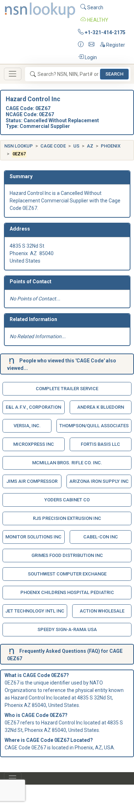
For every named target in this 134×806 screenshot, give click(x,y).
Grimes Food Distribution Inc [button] (67, 555)
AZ (90, 146)
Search (94, 7)
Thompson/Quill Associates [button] (94, 425)
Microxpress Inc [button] (33, 444)
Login (90, 57)
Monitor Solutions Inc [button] (33, 536)
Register (115, 45)
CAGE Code (53, 146)
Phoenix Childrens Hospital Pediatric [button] (67, 592)
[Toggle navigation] (12, 74)
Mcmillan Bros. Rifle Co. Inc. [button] (67, 462)
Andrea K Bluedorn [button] (100, 407)
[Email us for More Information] (91, 45)
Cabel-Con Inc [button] (100, 536)
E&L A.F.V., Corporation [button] (33, 407)
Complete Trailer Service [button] (67, 388)
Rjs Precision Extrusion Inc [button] (67, 518)
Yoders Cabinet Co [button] (67, 499)
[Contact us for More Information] (80, 45)
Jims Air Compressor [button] (32, 481)
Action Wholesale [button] (102, 611)
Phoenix (110, 146)
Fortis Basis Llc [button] (100, 444)
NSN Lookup (18, 146)
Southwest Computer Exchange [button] (67, 574)
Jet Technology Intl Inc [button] (34, 611)
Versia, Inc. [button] (27, 425)
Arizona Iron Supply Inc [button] (99, 481)
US (76, 146)
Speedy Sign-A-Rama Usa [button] (67, 629)
